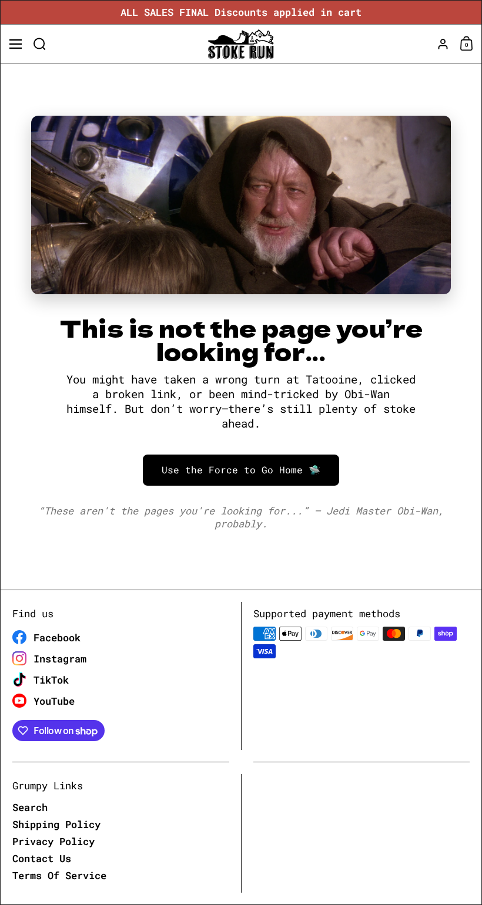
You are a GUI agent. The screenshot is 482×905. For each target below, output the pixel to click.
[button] (40, 44)
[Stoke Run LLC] (240, 44)
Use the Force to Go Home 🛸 (241, 469)
